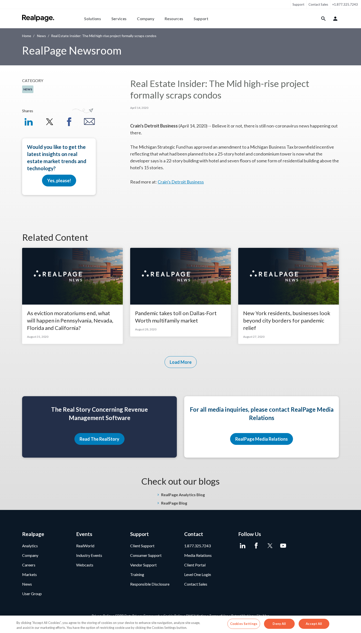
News (41, 36)
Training (137, 574)
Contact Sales (318, 4)
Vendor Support (143, 565)
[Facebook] (256, 546)
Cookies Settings (243, 624)
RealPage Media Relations (261, 439)
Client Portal (195, 565)
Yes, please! (59, 180)
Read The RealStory (99, 439)
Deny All (279, 624)
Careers (28, 565)
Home (26, 36)
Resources (174, 18)
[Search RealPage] (323, 18)
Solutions (92, 18)
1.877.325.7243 (197, 545)
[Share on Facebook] (69, 121)
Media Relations (198, 555)
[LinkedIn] (242, 546)
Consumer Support (146, 555)
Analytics (30, 545)
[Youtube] (283, 546)
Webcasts (84, 565)
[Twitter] (269, 546)
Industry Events (89, 555)
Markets (29, 574)
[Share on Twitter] (48, 121)
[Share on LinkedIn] (28, 121)
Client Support (142, 545)
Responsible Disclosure (149, 584)
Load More (181, 362)
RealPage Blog (174, 503)
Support (298, 4)
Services (119, 18)
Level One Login (197, 574)
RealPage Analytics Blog (183, 494)
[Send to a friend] (89, 121)
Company (145, 18)
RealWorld (85, 545)
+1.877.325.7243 (345, 4)
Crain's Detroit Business (181, 181)
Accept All (314, 624)
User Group (32, 593)
